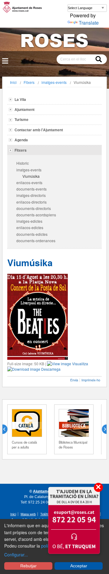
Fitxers (29, 82)
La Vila (20, 99)
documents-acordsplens (36, 214)
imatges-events (54, 82)
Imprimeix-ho (90, 380)
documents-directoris (33, 208)
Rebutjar (28, 565)
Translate (89, 22)
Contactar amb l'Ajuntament (39, 129)
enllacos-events (29, 182)
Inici (13, 82)
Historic (22, 163)
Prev (7, 429)
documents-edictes (32, 234)
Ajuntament (25, 109)
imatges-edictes (29, 221)
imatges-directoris (31, 195)
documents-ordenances (35, 240)
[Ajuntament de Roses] (54, 42)
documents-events (31, 188)
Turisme (21, 119)
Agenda (21, 140)
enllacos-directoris (31, 202)
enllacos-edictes (29, 227)
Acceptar (78, 565)
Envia (74, 380)
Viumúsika (31, 176)
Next (102, 429)
